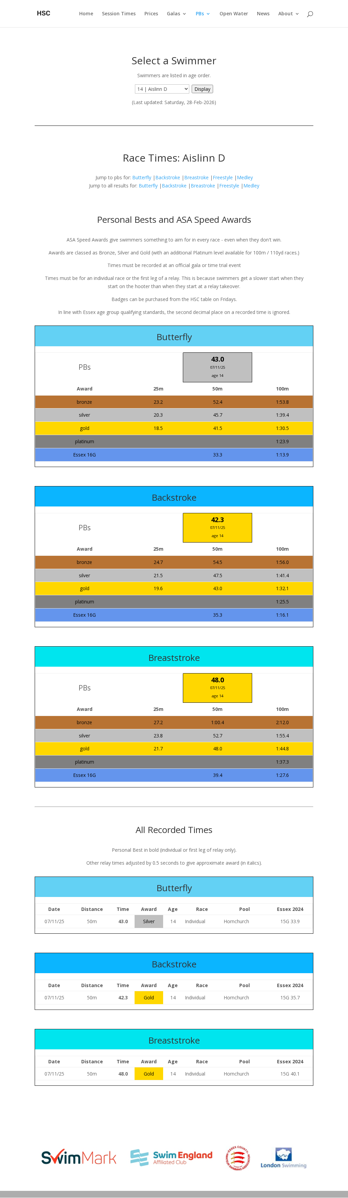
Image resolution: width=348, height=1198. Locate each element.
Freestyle (223, 177)
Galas (173, 14)
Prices (151, 14)
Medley (245, 177)
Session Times (119, 14)
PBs (200, 14)
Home (86, 14)
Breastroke (196, 177)
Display (202, 89)
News (263, 14)
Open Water (234, 14)
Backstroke (167, 177)
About (285, 14)
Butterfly (141, 177)
